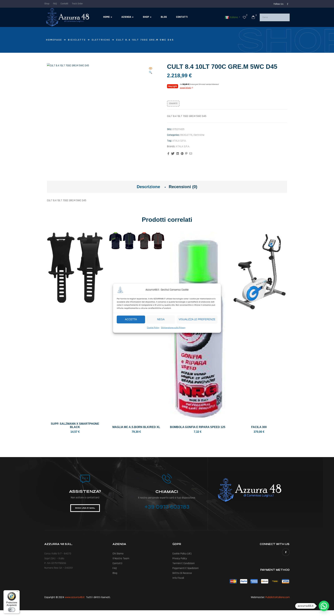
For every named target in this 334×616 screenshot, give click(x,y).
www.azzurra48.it (75, 597)
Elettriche (101, 39)
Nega (161, 319)
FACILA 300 (259, 427)
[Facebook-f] (287, 4)
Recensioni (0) (183, 186)
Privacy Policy (179, 558)
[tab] (148, 187)
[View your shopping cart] (253, 17)
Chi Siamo (118, 553)
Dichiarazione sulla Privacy (173, 327)
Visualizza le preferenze (197, 319)
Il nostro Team (121, 558)
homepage (54, 39)
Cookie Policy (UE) (182, 553)
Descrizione (148, 186)
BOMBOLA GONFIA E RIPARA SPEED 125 (197, 427)
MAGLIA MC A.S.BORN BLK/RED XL (136, 427)
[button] (150, 71)
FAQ (115, 568)
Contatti (117, 563)
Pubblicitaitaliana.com (277, 597)
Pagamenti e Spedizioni (185, 568)
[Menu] (17, 592)
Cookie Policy (153, 327)
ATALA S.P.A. (179, 141)
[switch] (11, 610)
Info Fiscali (178, 578)
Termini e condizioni (183, 563)
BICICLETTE (77, 39)
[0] (244, 17)
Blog (115, 573)
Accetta (131, 319)
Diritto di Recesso (182, 573)
